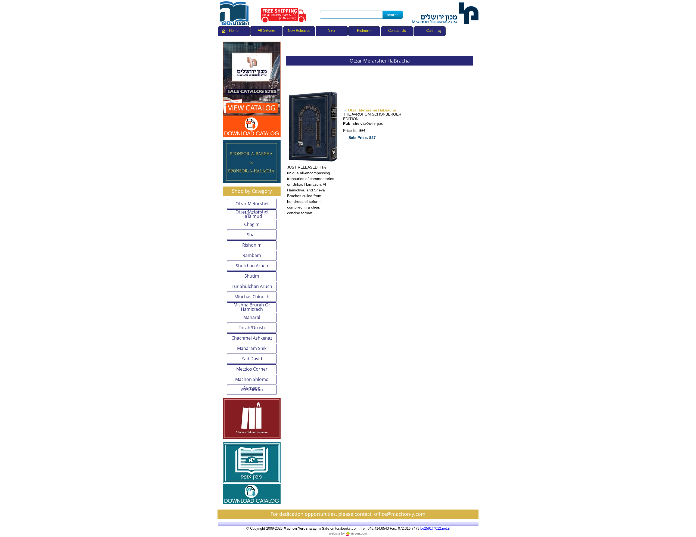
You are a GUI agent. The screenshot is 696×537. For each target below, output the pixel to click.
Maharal (251, 317)
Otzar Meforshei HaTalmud (251, 214)
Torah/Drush (252, 328)
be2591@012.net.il (435, 528)
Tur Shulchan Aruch (252, 286)
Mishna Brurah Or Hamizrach (252, 307)
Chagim (252, 224)
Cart (429, 31)
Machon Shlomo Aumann (252, 380)
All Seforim (252, 390)
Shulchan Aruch (252, 266)
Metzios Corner (252, 369)
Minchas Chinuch (251, 297)
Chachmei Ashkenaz (251, 338)
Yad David (252, 359)
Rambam (252, 255)
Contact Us (397, 31)
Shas (252, 235)
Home (233, 31)
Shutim (251, 276)
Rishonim (364, 31)
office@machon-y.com (399, 514)
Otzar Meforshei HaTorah (251, 205)
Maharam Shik (251, 348)
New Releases (299, 31)
